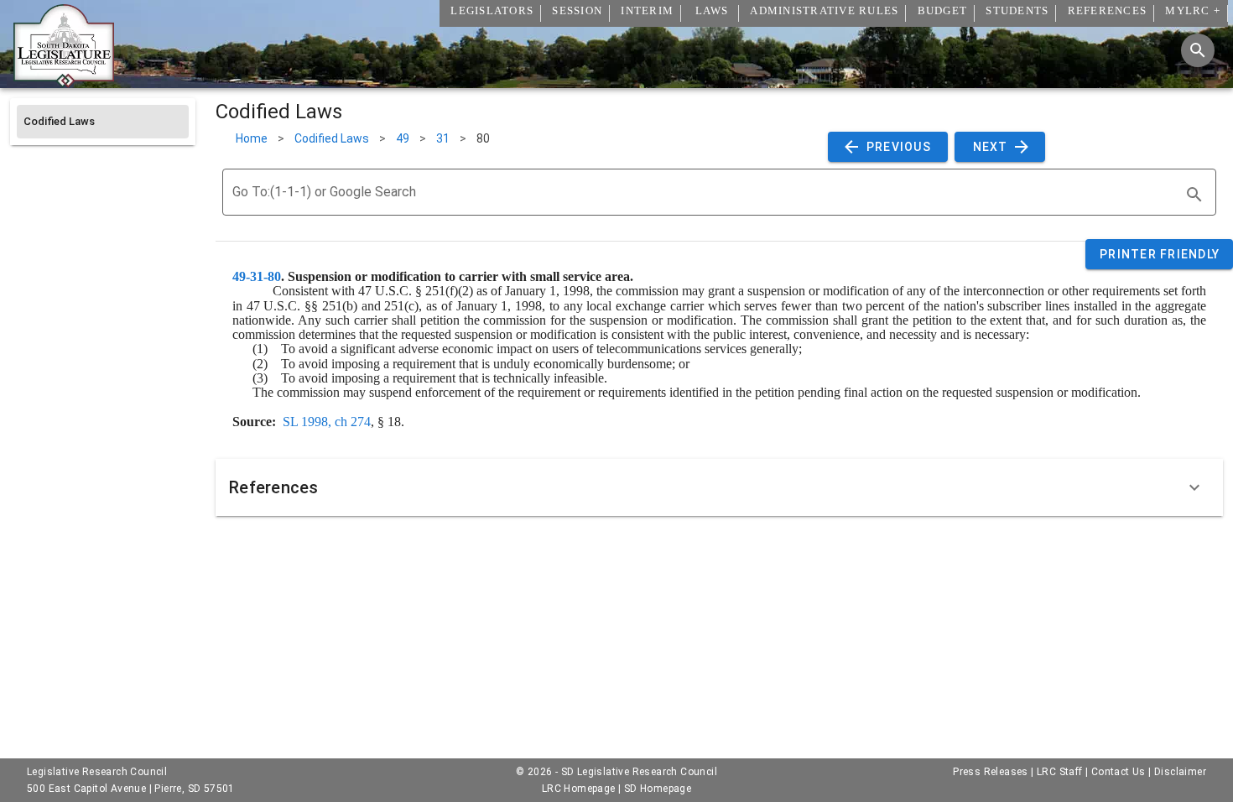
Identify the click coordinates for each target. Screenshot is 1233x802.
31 (443, 138)
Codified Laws (331, 138)
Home (252, 138)
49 (402, 138)
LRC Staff (1060, 772)
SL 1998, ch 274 (327, 421)
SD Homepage (657, 788)
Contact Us (1118, 772)
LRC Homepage (579, 788)
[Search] (1198, 50)
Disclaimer (1180, 772)
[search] (1194, 194)
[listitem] (103, 121)
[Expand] (1194, 487)
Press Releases (990, 772)
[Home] (63, 81)
